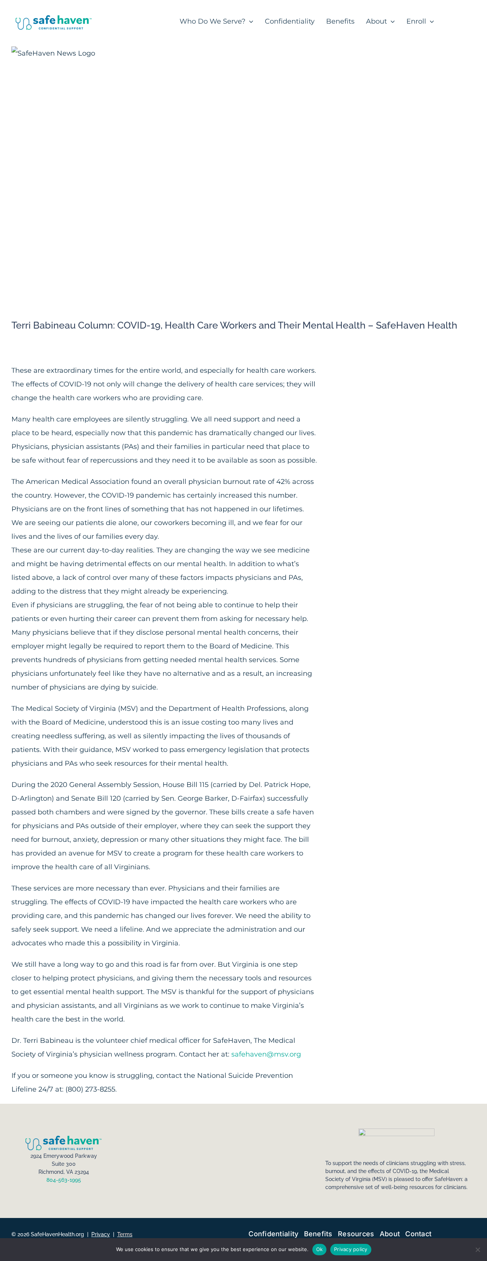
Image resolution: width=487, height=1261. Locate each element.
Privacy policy (351, 1249)
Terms (124, 1234)
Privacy (100, 1234)
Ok (319, 1249)
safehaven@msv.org (266, 1054)
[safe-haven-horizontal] (54, 18)
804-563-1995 (63, 1180)
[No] (477, 1249)
